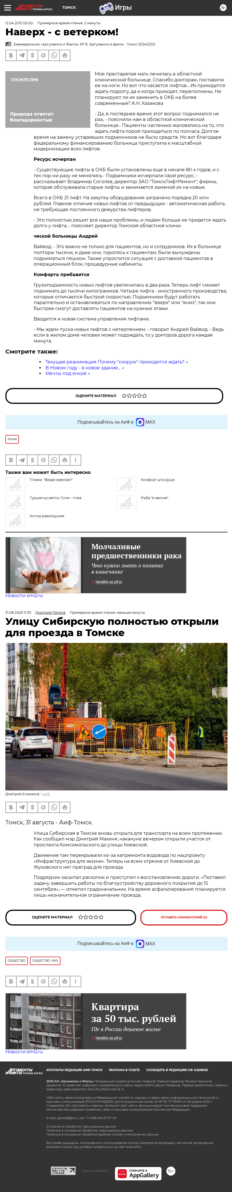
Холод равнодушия (47, 516)
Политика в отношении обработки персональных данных (89, 1130)
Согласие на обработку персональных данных (81, 1126)
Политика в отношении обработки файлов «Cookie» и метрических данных (102, 1134)
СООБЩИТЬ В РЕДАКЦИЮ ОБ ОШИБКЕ (177, 1070)
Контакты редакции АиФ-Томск (74, 1070)
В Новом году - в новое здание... (83, 367)
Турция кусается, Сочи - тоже (55, 498)
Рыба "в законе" (154, 498)
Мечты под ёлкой (66, 373)
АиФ (46, 794)
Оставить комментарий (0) (184, 917)
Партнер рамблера (95, 1171)
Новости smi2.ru (24, 595)
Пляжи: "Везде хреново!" (51, 480)
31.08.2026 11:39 (18, 612)
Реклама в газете (124, 1070)
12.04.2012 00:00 (19, 23)
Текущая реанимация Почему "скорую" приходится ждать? (115, 362)
